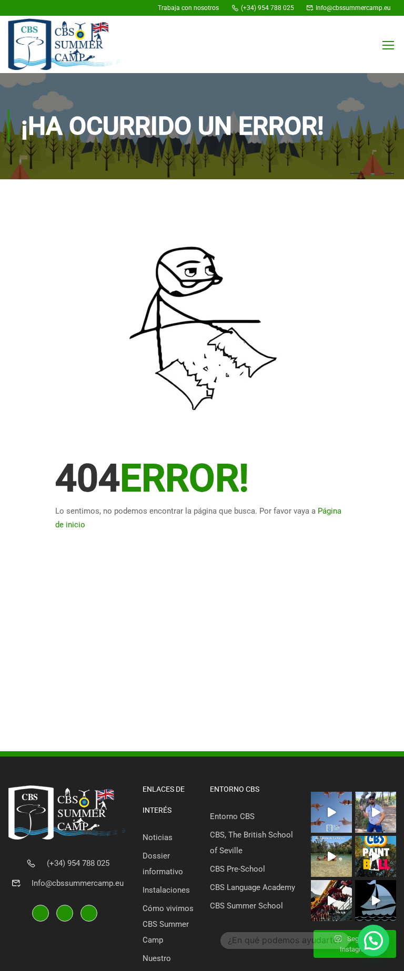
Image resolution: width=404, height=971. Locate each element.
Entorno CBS (232, 816)
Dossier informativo (163, 863)
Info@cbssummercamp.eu (78, 883)
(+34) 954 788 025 (78, 863)
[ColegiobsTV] (142, 8)
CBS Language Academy (252, 887)
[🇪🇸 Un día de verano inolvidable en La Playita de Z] (331, 856)
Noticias (158, 837)
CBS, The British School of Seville (251, 842)
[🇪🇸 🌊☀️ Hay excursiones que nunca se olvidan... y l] (375, 900)
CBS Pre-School (237, 869)
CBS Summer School (246, 906)
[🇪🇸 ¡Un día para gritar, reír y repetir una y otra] (331, 900)
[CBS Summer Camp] (104, 8)
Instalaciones (166, 890)
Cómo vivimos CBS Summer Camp (168, 924)
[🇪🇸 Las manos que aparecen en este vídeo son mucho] (331, 812)
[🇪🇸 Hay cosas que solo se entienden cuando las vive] (375, 812)
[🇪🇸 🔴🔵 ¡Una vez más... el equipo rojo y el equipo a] (375, 856)
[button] (373, 940)
